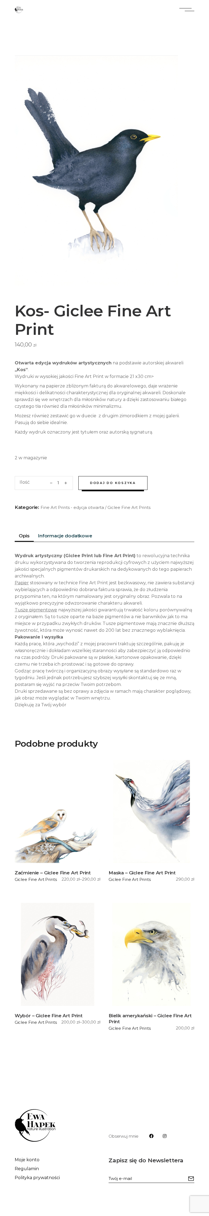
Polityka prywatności (37, 1177)
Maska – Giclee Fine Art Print (142, 872)
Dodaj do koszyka (113, 483)
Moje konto (27, 1159)
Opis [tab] (24, 535)
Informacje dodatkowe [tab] (65, 535)
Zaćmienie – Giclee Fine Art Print (53, 872)
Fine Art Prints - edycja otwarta (72, 507)
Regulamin (27, 1168)
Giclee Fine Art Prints (128, 507)
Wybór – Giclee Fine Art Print (48, 1015)
